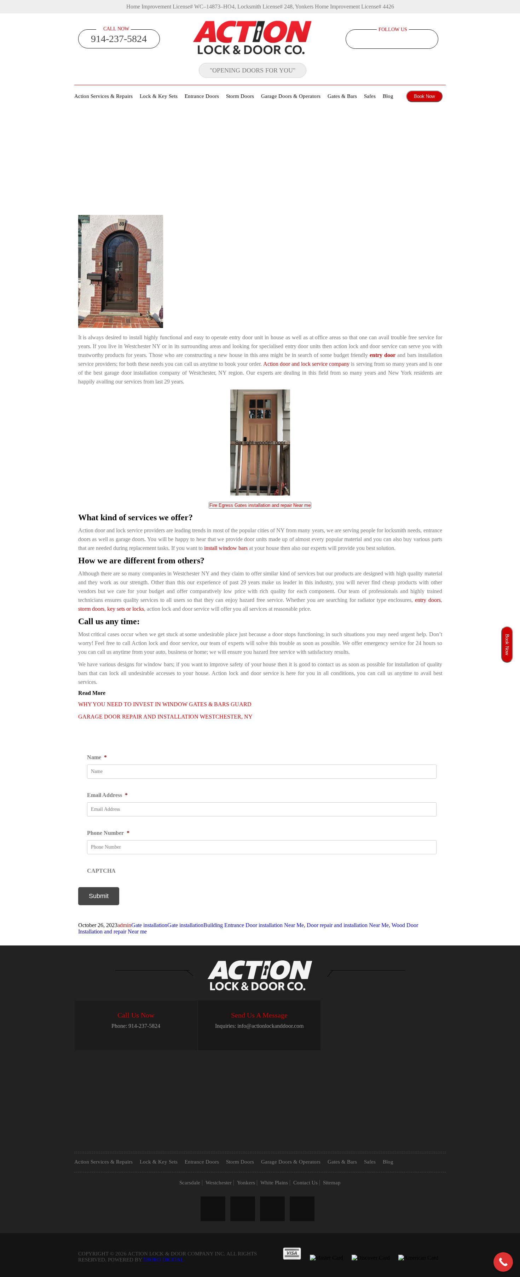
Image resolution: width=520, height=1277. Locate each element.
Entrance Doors (202, 96)
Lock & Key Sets (159, 96)
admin (124, 925)
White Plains (274, 1182)
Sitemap (332, 1182)
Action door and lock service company (306, 364)
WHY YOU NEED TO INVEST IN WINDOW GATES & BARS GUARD (165, 704)
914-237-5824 (119, 38)
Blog (388, 96)
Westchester (219, 1182)
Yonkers (246, 1182)
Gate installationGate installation (167, 925)
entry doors (428, 600)
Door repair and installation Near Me (348, 925)
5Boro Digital (163, 1260)
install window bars (226, 548)
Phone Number (108, 833)
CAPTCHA (101, 871)
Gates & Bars (342, 96)
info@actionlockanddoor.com (270, 1026)
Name (97, 757)
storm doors (91, 609)
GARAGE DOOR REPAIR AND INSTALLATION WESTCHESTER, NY (165, 717)
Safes (370, 96)
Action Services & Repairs (103, 96)
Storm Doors (240, 96)
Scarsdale (189, 1182)
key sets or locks (125, 609)
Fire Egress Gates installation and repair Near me (260, 505)
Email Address (107, 795)
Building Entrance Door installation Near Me (253, 925)
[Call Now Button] (503, 1262)
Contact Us (305, 1182)
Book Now (424, 96)
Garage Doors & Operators (290, 96)
